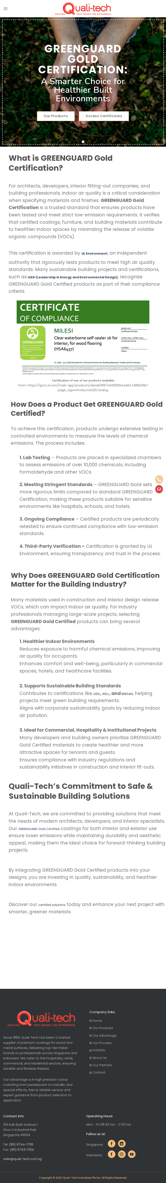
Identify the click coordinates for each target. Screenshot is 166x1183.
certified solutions (51, 905)
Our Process (102, 1043)
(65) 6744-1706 (21, 1144)
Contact (99, 1073)
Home (97, 1021)
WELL (105, 694)
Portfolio (99, 1050)
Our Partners (102, 1065)
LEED (96, 694)
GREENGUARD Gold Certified (38, 829)
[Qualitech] (83, 8)
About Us (100, 1058)
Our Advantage (105, 1035)
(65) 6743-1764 (22, 1149)
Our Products (103, 1028)
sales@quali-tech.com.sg (22, 1159)
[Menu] (5, 9)
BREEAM (127, 694)
